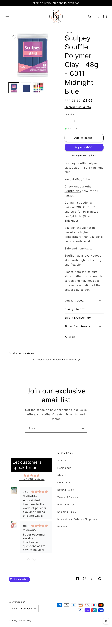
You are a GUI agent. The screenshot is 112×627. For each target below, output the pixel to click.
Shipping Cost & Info (78, 107)
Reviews (62, 526)
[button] (7, 16)
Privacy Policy (66, 504)
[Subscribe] (83, 429)
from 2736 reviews (32, 479)
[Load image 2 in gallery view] (26, 87)
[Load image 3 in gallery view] (38, 87)
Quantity (69, 114)
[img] (31, 475)
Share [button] (72, 336)
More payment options (84, 155)
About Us (63, 475)
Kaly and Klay (24, 620)
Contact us (64, 482)
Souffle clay (73, 191)
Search (61, 460)
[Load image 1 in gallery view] (14, 87)
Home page (64, 467)
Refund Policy (65, 489)
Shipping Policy (66, 511)
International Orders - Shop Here (77, 519)
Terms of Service (67, 497)
